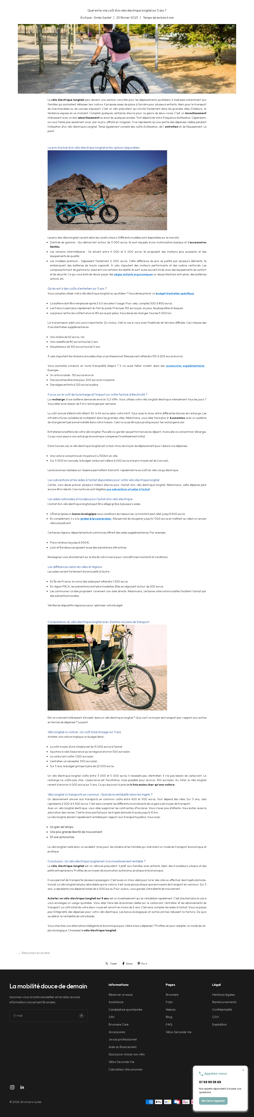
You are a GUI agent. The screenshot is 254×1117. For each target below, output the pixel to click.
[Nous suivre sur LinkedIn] (22, 1087)
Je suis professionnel (123, 1039)
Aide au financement (123, 1047)
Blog (169, 1017)
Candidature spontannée (125, 1009)
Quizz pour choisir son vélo (127, 1054)
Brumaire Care (119, 1024)
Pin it (144, 963)
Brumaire (172, 995)
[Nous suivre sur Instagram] (12, 1087)
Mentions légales (223, 995)
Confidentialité (222, 1009)
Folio (169, 1002)
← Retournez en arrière (34, 953)
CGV (215, 1017)
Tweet (113, 963)
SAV (112, 1017)
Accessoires (117, 1032)
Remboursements (224, 1002)
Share (129, 963)
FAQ (169, 1024)
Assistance (116, 1002)
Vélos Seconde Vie (121, 1062)
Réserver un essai (121, 995)
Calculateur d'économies (125, 1069)
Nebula (170, 1009)
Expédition (219, 1024)
